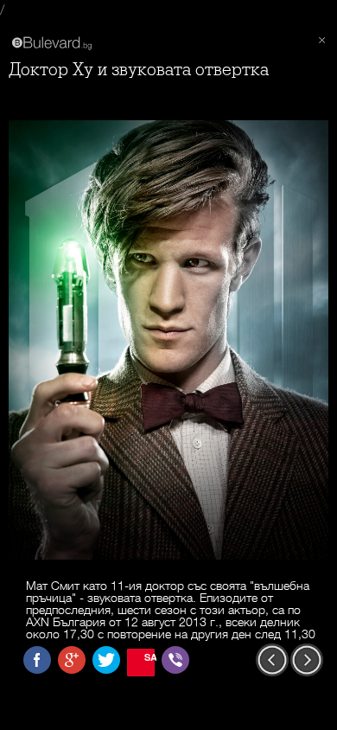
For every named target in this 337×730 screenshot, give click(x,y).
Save (149, 656)
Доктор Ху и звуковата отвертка (139, 70)
